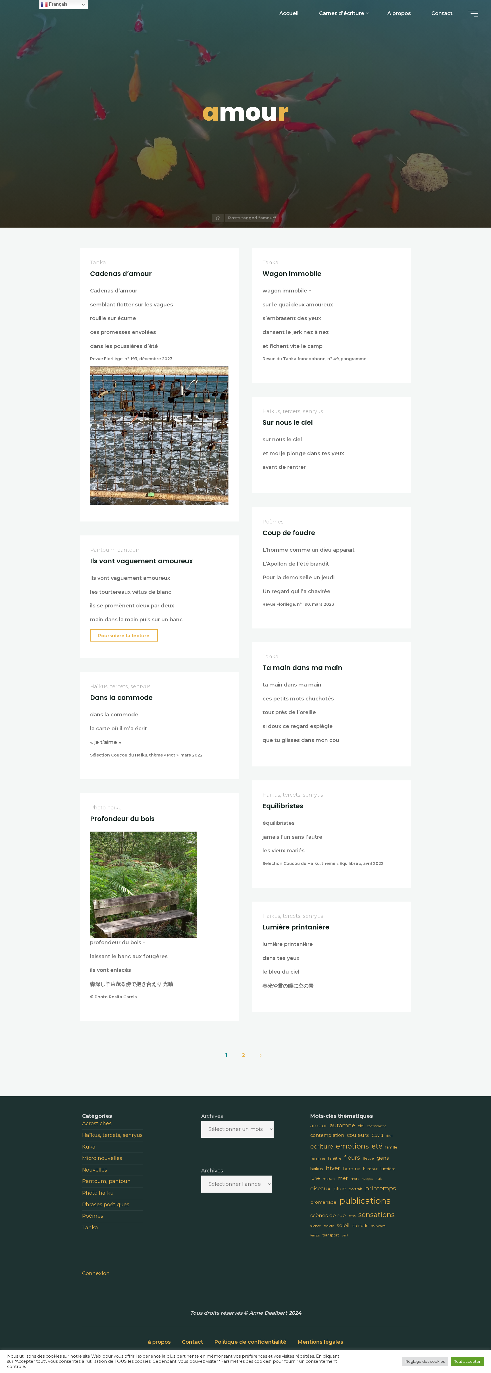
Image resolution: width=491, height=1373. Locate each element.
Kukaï (89, 1147)
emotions (352, 1146)
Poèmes (273, 522)
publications (364, 1201)
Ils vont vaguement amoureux (141, 560)
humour (370, 1169)
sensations (376, 1215)
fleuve (368, 1158)
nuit (378, 1179)
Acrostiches (97, 1123)
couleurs (358, 1135)
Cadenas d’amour (121, 273)
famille (391, 1147)
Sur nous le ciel (288, 422)
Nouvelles (94, 1170)
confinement (376, 1126)
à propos (159, 1342)
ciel (361, 1125)
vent (345, 1235)
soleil (343, 1225)
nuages (367, 1179)
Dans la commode (121, 697)
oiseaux (320, 1188)
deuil (389, 1136)
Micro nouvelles (102, 1158)
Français (58, 4)
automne (342, 1125)
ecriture (321, 1146)
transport (331, 1235)
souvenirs (378, 1226)
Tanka (98, 262)
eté (377, 1146)
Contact (192, 1342)
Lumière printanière (296, 926)
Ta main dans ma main (302, 667)
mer (343, 1178)
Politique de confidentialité (250, 1342)
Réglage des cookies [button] (425, 1361)
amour (318, 1125)
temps (315, 1235)
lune (315, 1178)
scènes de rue (328, 1215)
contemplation (327, 1135)
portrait (355, 1189)
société (329, 1226)
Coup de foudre (289, 532)
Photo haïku (106, 808)
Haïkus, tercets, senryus (293, 411)
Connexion (96, 1273)
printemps (380, 1188)
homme (351, 1168)
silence (315, 1226)
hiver (333, 1168)
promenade (323, 1202)
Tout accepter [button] (467, 1361)
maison (329, 1179)
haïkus (316, 1168)
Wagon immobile (292, 273)
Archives (212, 1116)
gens (383, 1158)
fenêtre (334, 1158)
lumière (388, 1168)
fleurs (352, 1157)
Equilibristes (283, 805)
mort (355, 1179)
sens (352, 1216)
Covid (377, 1135)
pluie (339, 1188)
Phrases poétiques (105, 1204)
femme (317, 1158)
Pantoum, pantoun (115, 550)
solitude (360, 1225)
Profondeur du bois (122, 818)
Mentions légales (320, 1342)
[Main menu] (473, 14)
